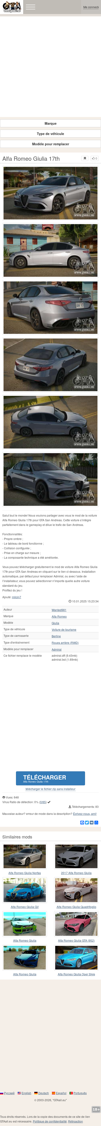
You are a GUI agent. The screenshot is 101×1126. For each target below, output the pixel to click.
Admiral (57, 649)
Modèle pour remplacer (50, 144)
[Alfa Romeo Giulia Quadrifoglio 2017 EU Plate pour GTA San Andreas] (76, 890)
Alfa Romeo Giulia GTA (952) (76, 940)
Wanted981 (59, 610)
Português (80, 1093)
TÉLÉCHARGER (44, 778)
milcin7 (16, 597)
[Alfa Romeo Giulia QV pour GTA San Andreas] (24, 890)
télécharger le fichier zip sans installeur (50, 789)
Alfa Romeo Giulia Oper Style (76, 974)
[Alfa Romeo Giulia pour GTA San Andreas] (24, 958)
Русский (9, 1093)
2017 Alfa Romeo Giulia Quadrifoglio (76, 873)
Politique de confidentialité (50, 1121)
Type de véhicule (50, 133)
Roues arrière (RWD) (65, 642)
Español (61, 1093)
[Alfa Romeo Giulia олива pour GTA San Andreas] (24, 924)
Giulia (55, 623)
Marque (51, 123)
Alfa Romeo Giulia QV (25, 907)
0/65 (43, 802)
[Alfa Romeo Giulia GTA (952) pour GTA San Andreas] (76, 924)
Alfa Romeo (59, 616)
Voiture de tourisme (64, 629)
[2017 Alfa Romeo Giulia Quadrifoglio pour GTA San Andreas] (76, 856)
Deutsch (43, 1093)
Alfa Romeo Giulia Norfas (24, 873)
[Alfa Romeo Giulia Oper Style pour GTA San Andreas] (76, 958)
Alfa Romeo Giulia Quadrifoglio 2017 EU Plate (76, 907)
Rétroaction (75, 1121)
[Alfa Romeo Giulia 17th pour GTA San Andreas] (50, 193)
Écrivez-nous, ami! (85, 814)
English (26, 1093)
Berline (56, 636)
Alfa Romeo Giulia (24, 940)
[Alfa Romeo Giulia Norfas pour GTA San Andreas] (24, 856)
